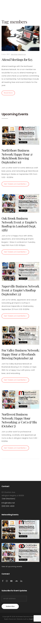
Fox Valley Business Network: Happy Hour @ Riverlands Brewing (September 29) (20, 354)
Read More (8, 93)
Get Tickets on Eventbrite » (15, 184)
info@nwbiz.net (8, 503)
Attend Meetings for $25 (17, 59)
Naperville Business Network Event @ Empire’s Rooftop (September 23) (20, 290)
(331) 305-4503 (8, 506)
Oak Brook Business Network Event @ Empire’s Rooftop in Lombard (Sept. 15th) (19, 224)
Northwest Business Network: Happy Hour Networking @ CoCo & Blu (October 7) (19, 420)
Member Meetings (18, 54)
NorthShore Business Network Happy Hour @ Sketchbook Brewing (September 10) (17, 156)
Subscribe (10, 606)
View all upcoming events (12, 566)
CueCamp (32, 619)
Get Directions (8, 498)
